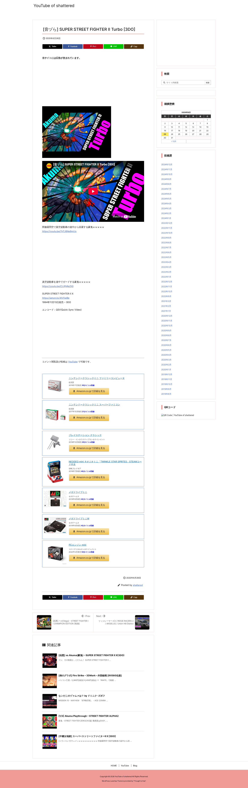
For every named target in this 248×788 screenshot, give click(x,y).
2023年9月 (166, 237)
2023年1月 (166, 276)
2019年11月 (166, 379)
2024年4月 (166, 203)
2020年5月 (166, 350)
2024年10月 (167, 174)
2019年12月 (166, 374)
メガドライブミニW (79, 518)
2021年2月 (166, 306)
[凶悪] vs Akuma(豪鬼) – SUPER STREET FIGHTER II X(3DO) (91, 655)
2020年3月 (166, 359)
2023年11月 (166, 228)
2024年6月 (166, 194)
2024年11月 (166, 169)
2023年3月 (166, 267)
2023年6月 (166, 252)
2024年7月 (166, 189)
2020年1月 (166, 369)
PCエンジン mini (77, 544)
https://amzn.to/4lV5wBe (55, 297)
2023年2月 (166, 272)
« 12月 (173, 141)
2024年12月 (166, 164)
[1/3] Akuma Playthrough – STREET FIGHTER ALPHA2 (89, 715)
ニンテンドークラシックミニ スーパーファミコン (94, 404)
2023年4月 (166, 262)
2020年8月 (166, 335)
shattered (138, 585)
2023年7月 (166, 247)
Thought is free (139, 781)
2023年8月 (166, 242)
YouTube (73, 361)
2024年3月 (166, 208)
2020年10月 (167, 325)
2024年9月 (166, 179)
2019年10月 (166, 384)
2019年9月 (166, 389)
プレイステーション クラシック (85, 435)
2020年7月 (166, 340)
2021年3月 (166, 301)
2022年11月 (166, 286)
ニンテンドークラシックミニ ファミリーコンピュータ (97, 378)
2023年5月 (166, 257)
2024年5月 (166, 198)
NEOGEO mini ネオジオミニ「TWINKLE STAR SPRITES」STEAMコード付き (105, 463)
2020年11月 (166, 320)
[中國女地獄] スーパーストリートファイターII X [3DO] (87, 736)
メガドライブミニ (78, 492)
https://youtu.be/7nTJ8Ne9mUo (59, 231)
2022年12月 (166, 281)
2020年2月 (166, 364)
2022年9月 (166, 296)
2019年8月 (166, 394)
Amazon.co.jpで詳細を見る (90, 391)
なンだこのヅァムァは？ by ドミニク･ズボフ (82, 695)
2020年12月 (166, 316)
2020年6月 (166, 345)
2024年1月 (166, 218)
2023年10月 (167, 233)
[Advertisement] (93, 83)
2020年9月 (166, 330)
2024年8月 (166, 184)
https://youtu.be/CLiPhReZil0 (57, 286)
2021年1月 (166, 311)
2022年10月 (166, 291)
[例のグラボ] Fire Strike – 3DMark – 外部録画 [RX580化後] (90, 675)
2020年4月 (166, 355)
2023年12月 (166, 223)
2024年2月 (166, 213)
